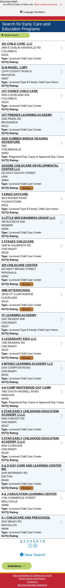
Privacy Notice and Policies (32, 578)
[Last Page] (35, 546)
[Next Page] (30, 546)
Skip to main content (8, 1)
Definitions (15, 566)
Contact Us (32, 582)
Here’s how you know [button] (45, 4)
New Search (34, 555)
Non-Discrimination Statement (32, 585)
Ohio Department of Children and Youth (32, 575)
